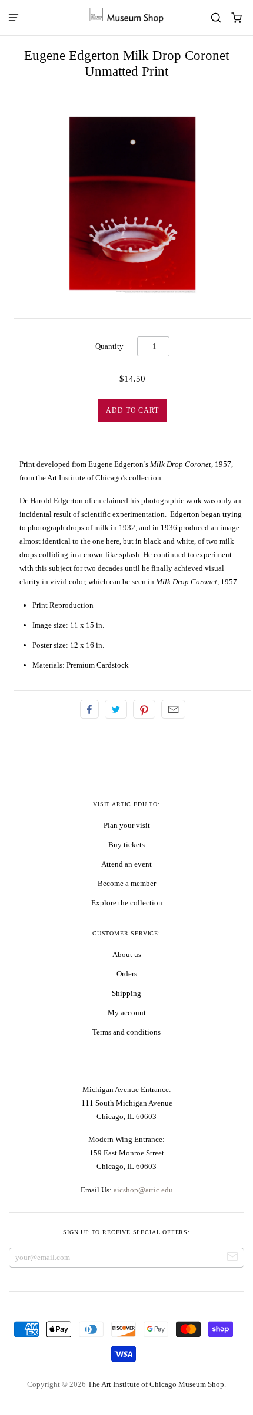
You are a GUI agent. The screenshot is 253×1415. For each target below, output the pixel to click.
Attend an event (126, 864)
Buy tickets (126, 844)
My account (127, 1012)
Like (89, 709)
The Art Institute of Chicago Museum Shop (156, 1384)
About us (126, 954)
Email (173, 709)
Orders (126, 973)
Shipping (126, 993)
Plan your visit (127, 825)
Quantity (109, 346)
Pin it (144, 709)
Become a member (127, 883)
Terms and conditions (126, 1031)
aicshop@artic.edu (142, 1189)
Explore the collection (126, 902)
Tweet (116, 709)
